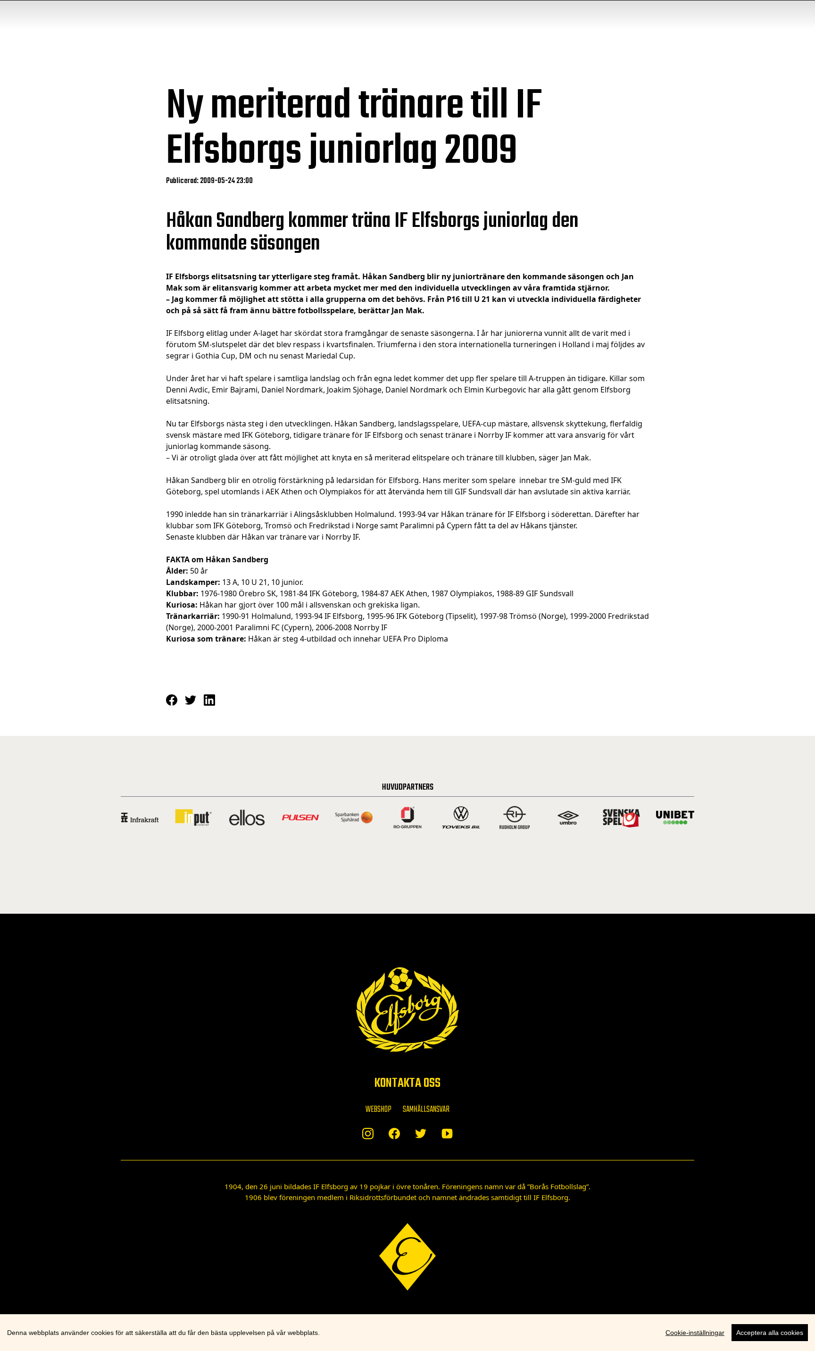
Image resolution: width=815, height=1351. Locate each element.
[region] (407, 1332)
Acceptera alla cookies (769, 1332)
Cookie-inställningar (694, 1332)
